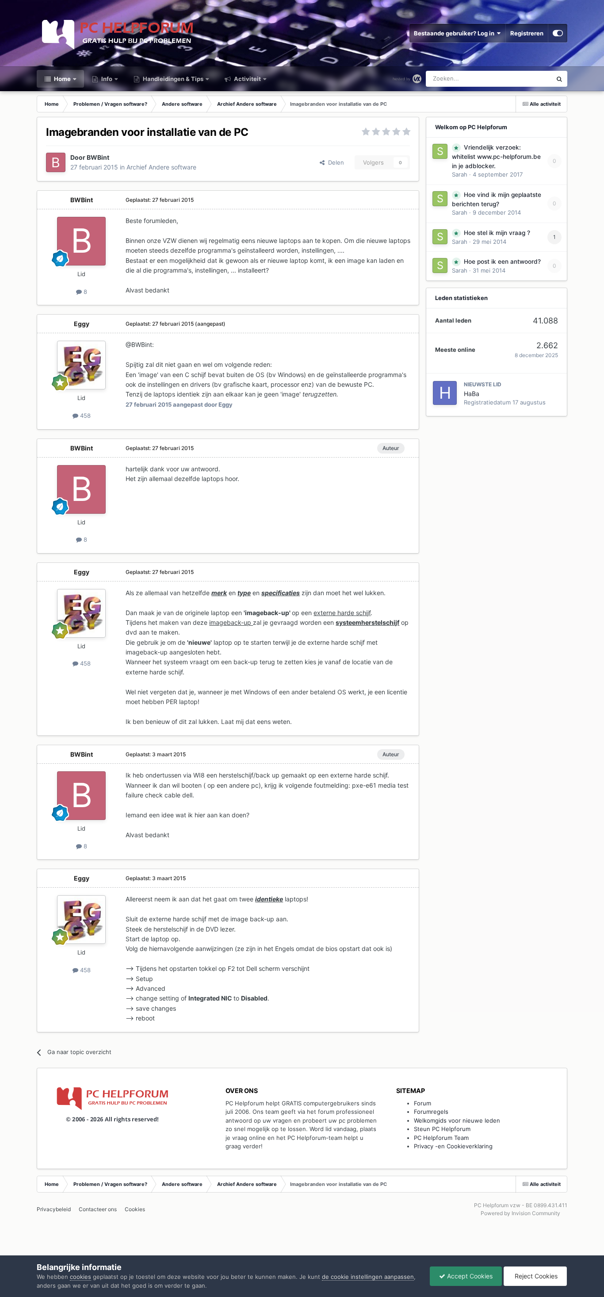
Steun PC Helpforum (442, 1128)
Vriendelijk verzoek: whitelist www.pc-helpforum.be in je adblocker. (496, 156)
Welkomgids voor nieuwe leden (457, 1120)
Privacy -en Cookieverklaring (453, 1146)
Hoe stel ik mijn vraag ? (497, 232)
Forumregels (431, 1111)
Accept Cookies (469, 1276)
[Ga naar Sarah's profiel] (439, 151)
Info (106, 78)
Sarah (459, 174)
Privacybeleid (54, 1209)
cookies (80, 1276)
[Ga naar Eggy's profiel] (81, 365)
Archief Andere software (161, 167)
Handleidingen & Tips (172, 78)
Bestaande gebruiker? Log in (455, 33)
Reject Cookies (535, 1276)
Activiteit (247, 78)
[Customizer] (557, 33)
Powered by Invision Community (520, 1213)
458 (84, 415)
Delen (334, 162)
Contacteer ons (98, 1209)
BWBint (98, 157)
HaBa (471, 393)
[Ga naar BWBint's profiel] (55, 162)
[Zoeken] (559, 79)
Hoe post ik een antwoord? (502, 261)
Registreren (526, 33)
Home (62, 78)
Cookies (135, 1209)
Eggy (81, 323)
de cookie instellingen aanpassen (368, 1276)
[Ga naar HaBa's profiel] (445, 393)
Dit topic (529, 78)
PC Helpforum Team (441, 1137)
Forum (422, 1103)
